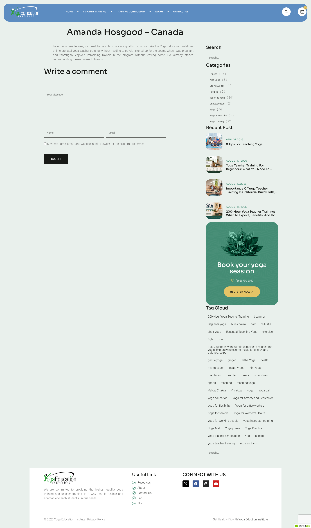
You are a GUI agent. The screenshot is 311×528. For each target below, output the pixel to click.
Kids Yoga (215, 80)
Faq (140, 498)
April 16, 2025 (234, 139)
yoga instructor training (258, 420)
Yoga (212, 109)
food (221, 339)
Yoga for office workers (249, 405)
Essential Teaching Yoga (241, 331)
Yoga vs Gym (248, 443)
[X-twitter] (185, 483)
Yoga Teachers (254, 436)
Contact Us (180, 11)
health (265, 360)
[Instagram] (206, 483)
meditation (215, 375)
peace (245, 375)
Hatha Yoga (248, 360)
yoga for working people (223, 420)
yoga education (217, 398)
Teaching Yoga (217, 97)
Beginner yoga (217, 324)
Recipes (214, 91)
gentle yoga (215, 360)
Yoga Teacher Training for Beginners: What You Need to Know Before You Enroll (247, 167)
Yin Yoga (236, 390)
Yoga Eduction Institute (253, 519)
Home (69, 11)
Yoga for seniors (218, 413)
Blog (140, 503)
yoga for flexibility (219, 405)
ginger (232, 360)
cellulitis (266, 324)
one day (232, 375)
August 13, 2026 (236, 206)
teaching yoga (246, 383)
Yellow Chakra (217, 390)
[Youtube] (216, 483)
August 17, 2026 (236, 183)
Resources (144, 482)
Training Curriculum (130, 11)
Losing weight (217, 85)
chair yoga (214, 331)
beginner (259, 316)
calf (253, 324)
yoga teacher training (221, 443)
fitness (213, 74)
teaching (226, 383)
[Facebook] (196, 483)
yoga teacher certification (224, 436)
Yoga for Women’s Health (249, 413)
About (159, 11)
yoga (250, 390)
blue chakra (238, 324)
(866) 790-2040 (244, 280)
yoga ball (264, 390)
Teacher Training (94, 11)
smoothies (261, 375)
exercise (267, 331)
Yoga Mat (214, 428)
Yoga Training (217, 121)
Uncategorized (217, 103)
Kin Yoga (255, 367)
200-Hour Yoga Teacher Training (228, 316)
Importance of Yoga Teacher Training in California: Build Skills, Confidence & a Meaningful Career (251, 190)
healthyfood (236, 367)
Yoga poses (232, 428)
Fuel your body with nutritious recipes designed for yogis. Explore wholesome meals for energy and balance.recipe (240, 349)
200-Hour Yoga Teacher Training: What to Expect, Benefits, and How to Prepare (252, 213)
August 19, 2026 (236, 160)
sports (212, 383)
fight (211, 339)
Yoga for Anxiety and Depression (253, 398)
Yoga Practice (253, 428)
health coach (216, 367)
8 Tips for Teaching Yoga (244, 144)
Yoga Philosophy (218, 115)
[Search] (286, 11)
